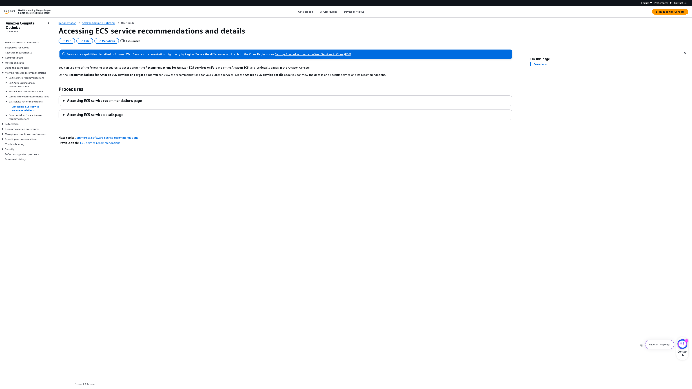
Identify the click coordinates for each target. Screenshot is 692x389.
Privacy (78, 384)
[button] (102, 101)
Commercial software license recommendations (106, 137)
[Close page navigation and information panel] (685, 53)
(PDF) (347, 54)
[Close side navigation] (48, 23)
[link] (127, 23)
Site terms (90, 384)
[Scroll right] (367, 12)
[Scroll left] (295, 12)
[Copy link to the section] (56, 89)
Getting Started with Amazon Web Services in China (309, 54)
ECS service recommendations (100, 143)
